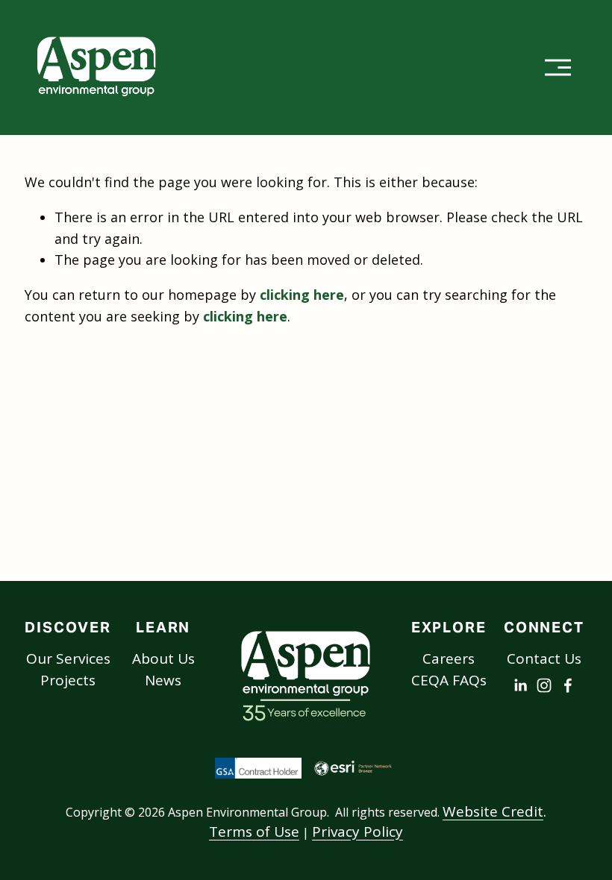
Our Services (68, 658)
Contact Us (544, 658)
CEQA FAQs (449, 680)
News (163, 680)
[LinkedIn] (520, 685)
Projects (68, 680)
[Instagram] (544, 685)
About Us (163, 658)
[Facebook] (568, 685)
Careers (448, 658)
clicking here (302, 295)
